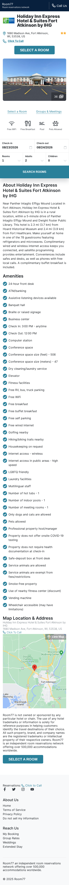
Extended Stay (12, 846)
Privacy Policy (12, 814)
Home (7, 805)
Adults (28, 156)
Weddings (9, 842)
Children (53, 156)
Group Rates (11, 838)
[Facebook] (4, 790)
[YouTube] (32, 790)
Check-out (43, 143)
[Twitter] (14, 790)
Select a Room (34, 50)
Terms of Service (14, 810)
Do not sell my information (21, 818)
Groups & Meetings (49, 111)
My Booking (11, 834)
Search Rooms (34, 171)
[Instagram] (23, 790)
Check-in (7, 143)
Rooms (6, 156)
